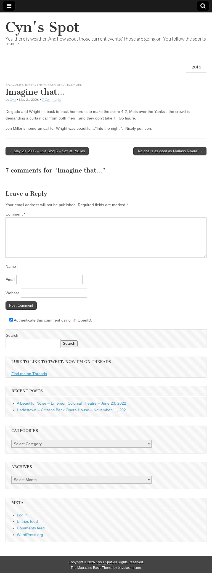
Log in (22, 515)
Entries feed (27, 521)
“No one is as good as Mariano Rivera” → (170, 151)
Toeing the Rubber (40, 84)
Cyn (13, 99)
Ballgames (14, 84)
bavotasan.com (129, 568)
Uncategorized (69, 84)
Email (10, 279)
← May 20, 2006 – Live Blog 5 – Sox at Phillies (47, 151)
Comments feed (31, 528)
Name (11, 266)
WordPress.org (30, 534)
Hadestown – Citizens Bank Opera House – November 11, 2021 (72, 410)
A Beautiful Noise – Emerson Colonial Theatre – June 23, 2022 (71, 403)
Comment (15, 214)
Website (13, 293)
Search (12, 335)
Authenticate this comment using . (52, 320)
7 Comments (51, 99)
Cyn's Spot (43, 27)
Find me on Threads (29, 374)
